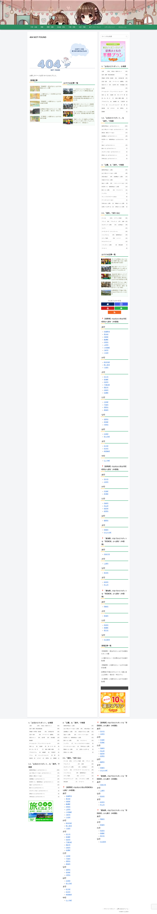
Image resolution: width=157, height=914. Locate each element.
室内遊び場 (123, 78)
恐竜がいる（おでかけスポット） (114, 155)
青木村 (106, 334)
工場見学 (124, 101)
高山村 (106, 506)
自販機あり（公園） (120, 176)
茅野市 (106, 407)
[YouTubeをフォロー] (107, 308)
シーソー (122, 238)
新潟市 (106, 573)
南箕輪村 (107, 451)
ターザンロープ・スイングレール (114, 231)
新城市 (106, 616)
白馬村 (106, 434)
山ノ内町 (107, 460)
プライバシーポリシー (109, 908)
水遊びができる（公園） (114, 180)
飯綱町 (106, 339)
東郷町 (106, 628)
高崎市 (106, 503)
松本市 (106, 448)
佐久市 (106, 377)
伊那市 (106, 342)
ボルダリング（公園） (109, 224)
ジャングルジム (108, 234)
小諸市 (106, 367)
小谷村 (106, 353)
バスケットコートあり (120, 183)
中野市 (106, 425)
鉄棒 (124, 221)
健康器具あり (121, 234)
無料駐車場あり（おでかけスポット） (114, 126)
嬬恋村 (106, 508)
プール (104, 104)
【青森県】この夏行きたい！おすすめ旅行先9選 (114, 666)
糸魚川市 (107, 554)
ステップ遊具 (108, 238)
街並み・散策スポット (119, 71)
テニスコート (121, 190)
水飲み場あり (107, 176)
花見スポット (106, 84)
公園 (106, 71)
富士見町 (107, 437)
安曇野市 (107, 331)
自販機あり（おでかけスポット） (114, 136)
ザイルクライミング (114, 241)
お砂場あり (122, 224)
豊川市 (106, 630)
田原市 (106, 625)
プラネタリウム (106, 101)
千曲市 (106, 405)
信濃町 (106, 393)
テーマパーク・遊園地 (120, 81)
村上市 (106, 585)
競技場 (105, 108)
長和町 (106, 422)
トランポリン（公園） (109, 244)
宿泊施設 (123, 84)
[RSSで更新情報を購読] (114, 312)
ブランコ (105, 221)
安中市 (106, 479)
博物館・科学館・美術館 (109, 78)
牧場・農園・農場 (121, 98)
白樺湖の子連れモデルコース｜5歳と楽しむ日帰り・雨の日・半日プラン (114, 673)
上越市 (106, 563)
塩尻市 (106, 382)
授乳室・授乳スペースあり (114, 132)
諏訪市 (106, 387)
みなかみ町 (107, 532)
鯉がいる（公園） (108, 190)
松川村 (106, 446)
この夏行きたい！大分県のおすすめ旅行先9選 (114, 659)
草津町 (106, 494)
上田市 (106, 345)
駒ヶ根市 (107, 365)
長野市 (106, 419)
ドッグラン (114, 193)
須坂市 (106, 390)
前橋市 (106, 530)
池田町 (106, 337)
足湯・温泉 (106, 81)
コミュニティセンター (115, 104)
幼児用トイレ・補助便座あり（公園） (114, 186)
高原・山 (105, 94)
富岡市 (106, 511)
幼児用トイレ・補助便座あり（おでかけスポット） (114, 140)
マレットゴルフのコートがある (114, 196)
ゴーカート (114, 248)
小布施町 (107, 348)
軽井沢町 (107, 362)
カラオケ (114, 108)
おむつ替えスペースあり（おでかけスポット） (114, 129)
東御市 (106, 410)
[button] (126, 36)
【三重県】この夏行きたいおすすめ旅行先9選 (114, 680)
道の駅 (116, 84)
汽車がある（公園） (108, 203)
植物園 (116, 101)
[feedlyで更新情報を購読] (121, 308)
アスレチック (115, 221)
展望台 (123, 108)
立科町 (106, 402)
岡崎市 (106, 606)
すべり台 (107, 218)
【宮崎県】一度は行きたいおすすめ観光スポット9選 (114, 652)
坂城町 (106, 379)
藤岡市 (106, 520)
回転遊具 (123, 244)
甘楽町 (106, 491)
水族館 (113, 94)
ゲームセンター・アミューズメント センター (114, 91)
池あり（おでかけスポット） (114, 145)
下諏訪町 (107, 385)
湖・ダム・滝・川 (108, 98)
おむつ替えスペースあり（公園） (114, 173)
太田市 (106, 482)
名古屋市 (107, 640)
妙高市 (106, 582)
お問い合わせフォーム (122, 908)
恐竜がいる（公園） (121, 206)
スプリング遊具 (120, 218)
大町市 (106, 350)
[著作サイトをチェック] (107, 304)
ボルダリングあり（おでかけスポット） (114, 151)
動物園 (114, 88)
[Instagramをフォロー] (121, 304)
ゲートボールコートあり (114, 200)
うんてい (114, 228)
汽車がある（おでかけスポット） (114, 158)
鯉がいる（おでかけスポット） (114, 148)
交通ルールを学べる (108, 206)
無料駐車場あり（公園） (114, 170)
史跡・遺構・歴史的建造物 (114, 74)
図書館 (114, 111)
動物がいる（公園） (121, 203)
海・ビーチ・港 (122, 94)
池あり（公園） (107, 183)
